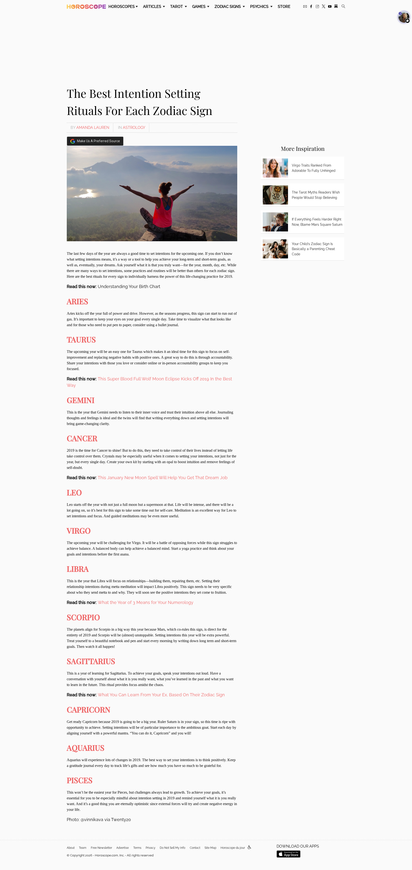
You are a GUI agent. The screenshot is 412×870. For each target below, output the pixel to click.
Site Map (210, 847)
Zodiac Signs (228, 6)
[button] (249, 847)
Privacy (150, 847)
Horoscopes (121, 6)
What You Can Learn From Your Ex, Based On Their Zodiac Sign (161, 694)
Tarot (177, 6)
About (71, 847)
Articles (152, 6)
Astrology (134, 127)
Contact (195, 847)
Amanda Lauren (92, 127)
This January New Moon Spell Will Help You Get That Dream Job (162, 477)
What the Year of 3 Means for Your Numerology (145, 602)
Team (82, 847)
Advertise (122, 847)
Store (284, 6)
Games (199, 6)
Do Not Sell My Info (172, 847)
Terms (137, 847)
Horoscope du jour (233, 847)
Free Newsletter (101, 847)
